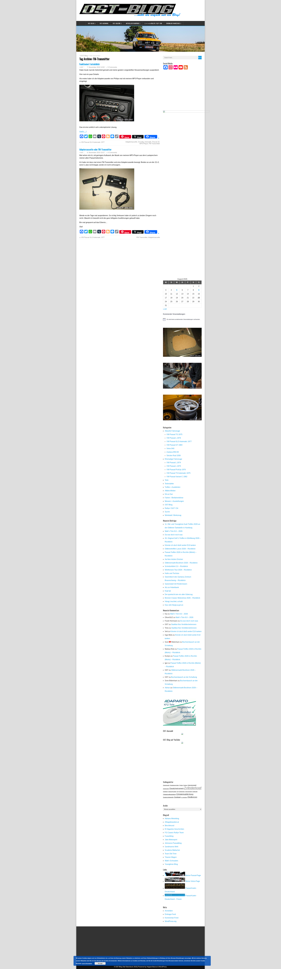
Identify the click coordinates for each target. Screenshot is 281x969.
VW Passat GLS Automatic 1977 (92, 142)
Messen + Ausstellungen (174, 501)
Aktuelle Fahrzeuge (172, 431)
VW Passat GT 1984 (174, 445)
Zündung (185, 785)
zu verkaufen (184, 797)
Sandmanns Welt (171, 847)
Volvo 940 (170, 448)
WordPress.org (170, 921)
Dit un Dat (169, 494)
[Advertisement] (182, 93)
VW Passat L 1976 (174, 438)
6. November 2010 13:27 (96, 152)
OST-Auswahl (104, 23)
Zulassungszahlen (172, 791)
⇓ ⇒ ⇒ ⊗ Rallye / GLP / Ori (153, 23)
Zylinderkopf (192, 788)
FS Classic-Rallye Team (174, 833)
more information (87, 963)
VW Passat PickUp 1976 (176, 470)
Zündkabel (177, 797)
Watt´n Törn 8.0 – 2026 (173, 531)
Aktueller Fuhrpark (132, 23)
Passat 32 (155, 142)
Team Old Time (171, 854)
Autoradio (148, 142)
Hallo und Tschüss (172, 573)
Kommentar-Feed (171, 918)
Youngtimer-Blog (171, 864)
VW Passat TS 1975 (174, 434)
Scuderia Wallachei (172, 850)
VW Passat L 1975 (174, 466)
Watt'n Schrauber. (171, 861)
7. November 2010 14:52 (96, 67)
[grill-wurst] (182, 388)
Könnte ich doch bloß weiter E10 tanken (180, 545)
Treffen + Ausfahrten (172, 487)
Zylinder (181, 785)
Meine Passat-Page (193, 875)
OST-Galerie (116, 23)
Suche (167, 512)
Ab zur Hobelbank (172, 587)
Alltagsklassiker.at (172, 822)
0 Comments (112, 152)
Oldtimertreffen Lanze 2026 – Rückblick (180, 549)
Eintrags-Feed (170, 914)
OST (81, 67)
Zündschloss (182, 791)
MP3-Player (144, 143)
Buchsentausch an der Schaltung (184, 677)
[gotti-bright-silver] (182, 420)
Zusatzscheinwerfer (168, 797)
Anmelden (169, 911)
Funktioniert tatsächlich (89, 64)
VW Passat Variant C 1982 (177, 477)
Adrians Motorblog (172, 818)
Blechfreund (169, 825)
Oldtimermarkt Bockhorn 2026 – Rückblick (181, 563)
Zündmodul (194, 791)
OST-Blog (91, 23)
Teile (166, 480)
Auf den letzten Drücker (174, 559)
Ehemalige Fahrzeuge (173, 23)
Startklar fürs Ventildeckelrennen (183, 624)
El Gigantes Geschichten (174, 829)
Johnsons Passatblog (173, 843)
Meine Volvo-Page (192, 881)
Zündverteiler (166, 788)
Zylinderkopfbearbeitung (169, 794)
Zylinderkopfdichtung (184, 794)
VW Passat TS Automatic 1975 (178, 473)
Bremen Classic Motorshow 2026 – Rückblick (182, 598)
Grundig (141, 142)
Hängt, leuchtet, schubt (174, 601)
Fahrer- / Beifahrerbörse (174, 498)
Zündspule (165, 791)
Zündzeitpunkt (166, 785)
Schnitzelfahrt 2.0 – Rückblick (176, 566)
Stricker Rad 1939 (174, 455)
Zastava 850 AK (173, 452)
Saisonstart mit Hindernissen (176, 584)
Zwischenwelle (188, 791)
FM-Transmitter (154, 143)
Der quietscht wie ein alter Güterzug (179, 594)
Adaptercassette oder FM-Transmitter (95, 149)
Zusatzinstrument (176, 788)
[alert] (182, 319)
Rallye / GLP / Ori (171, 508)
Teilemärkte (169, 484)
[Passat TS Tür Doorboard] (182, 356)
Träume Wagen (171, 857)
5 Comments (112, 67)
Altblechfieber (170, 491)
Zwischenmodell (192, 785)
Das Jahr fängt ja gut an (174, 605)
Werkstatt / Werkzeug (173, 515)
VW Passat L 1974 (174, 462)
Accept (100, 963)
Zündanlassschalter (174, 785)
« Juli (165, 309)
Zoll (177, 791)
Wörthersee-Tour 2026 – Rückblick (178, 570)
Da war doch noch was (174, 535)
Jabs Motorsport (171, 840)
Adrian (167, 688)
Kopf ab (168, 591)
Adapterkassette (131, 142)
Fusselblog (169, 836)
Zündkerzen (192, 797)
